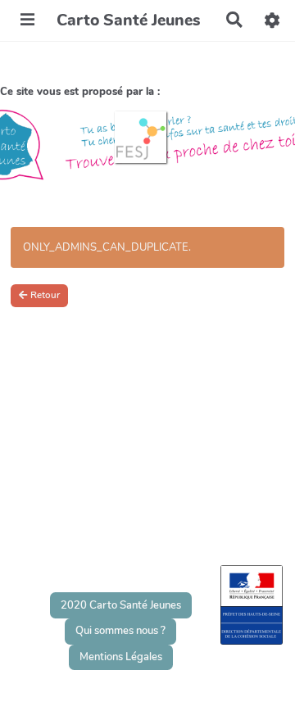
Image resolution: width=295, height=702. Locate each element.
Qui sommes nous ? (120, 630)
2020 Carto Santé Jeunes (121, 605)
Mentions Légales (120, 657)
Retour (45, 294)
